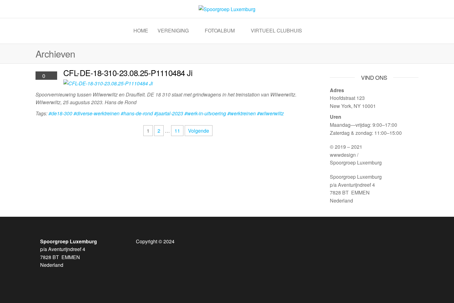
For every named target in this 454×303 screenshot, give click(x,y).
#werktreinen (241, 113)
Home (140, 30)
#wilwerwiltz (270, 113)
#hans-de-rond (137, 113)
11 (177, 130)
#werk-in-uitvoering (205, 113)
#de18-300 (60, 113)
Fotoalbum (220, 30)
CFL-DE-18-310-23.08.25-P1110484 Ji (127, 72)
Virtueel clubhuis (276, 30)
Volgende (198, 130)
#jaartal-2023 (168, 113)
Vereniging (173, 30)
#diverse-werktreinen (97, 113)
